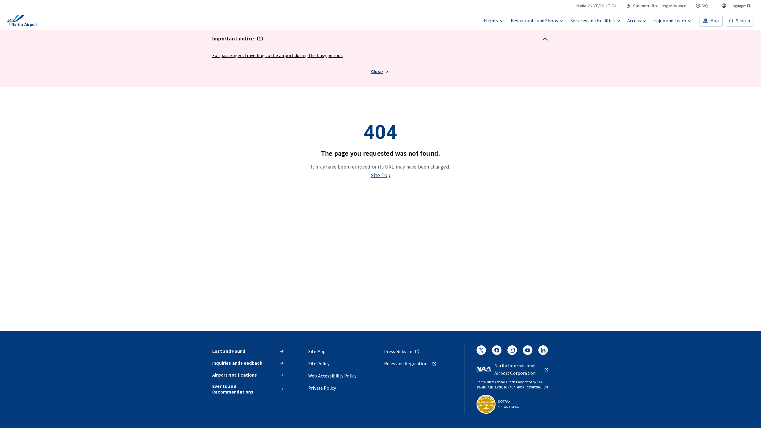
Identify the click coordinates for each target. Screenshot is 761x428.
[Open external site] (481, 351)
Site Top (381, 175)
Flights (491, 20)
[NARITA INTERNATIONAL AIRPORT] (22, 21)
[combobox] (736, 5)
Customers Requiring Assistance (659, 5)
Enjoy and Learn (669, 20)
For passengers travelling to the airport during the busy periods (277, 55)
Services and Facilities (592, 20)
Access (634, 20)
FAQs (706, 5)
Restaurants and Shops (534, 20)
